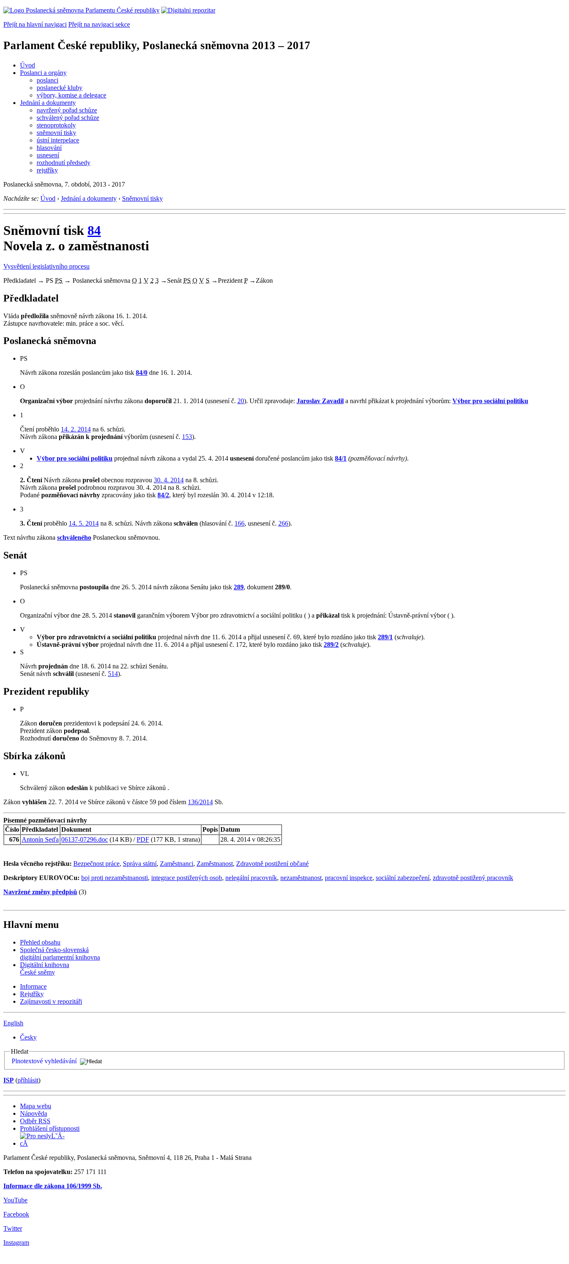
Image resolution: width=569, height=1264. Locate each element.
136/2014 (200, 801)
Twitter (12, 1228)
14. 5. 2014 (84, 523)
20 (240, 400)
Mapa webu (35, 1105)
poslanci (47, 80)
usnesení (48, 155)
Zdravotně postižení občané (272, 863)
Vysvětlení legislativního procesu (46, 266)
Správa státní (140, 863)
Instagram (16, 1242)
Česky (28, 1037)
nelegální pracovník (251, 877)
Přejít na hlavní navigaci (35, 24)
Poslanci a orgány (43, 72)
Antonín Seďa (40, 839)
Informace (33, 986)
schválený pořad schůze (68, 117)
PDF (143, 839)
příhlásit (27, 1080)
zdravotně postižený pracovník (473, 877)
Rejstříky (32, 993)
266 (283, 523)
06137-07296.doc (84, 839)
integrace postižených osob (186, 877)
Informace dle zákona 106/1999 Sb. (52, 1185)
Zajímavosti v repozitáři (51, 1001)
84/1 (341, 458)
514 (113, 673)
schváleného (74, 537)
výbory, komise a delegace (71, 95)
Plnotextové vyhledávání (44, 1061)
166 (240, 523)
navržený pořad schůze (67, 110)
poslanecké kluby (59, 87)
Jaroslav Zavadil (320, 400)
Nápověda (33, 1113)
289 (239, 587)
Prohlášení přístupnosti (50, 1128)
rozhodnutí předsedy (63, 162)
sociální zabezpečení (402, 877)
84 (94, 230)
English (13, 1023)
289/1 (385, 637)
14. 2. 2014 (76, 429)
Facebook (16, 1214)
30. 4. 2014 (169, 480)
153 (187, 436)
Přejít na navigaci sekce (99, 24)
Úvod (27, 65)
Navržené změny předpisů (40, 891)
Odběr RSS (35, 1120)
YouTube (15, 1200)
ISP (8, 1080)
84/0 (141, 372)
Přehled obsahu (40, 942)
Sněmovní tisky (142, 198)
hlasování (49, 147)
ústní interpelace (58, 140)
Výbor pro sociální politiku (490, 400)
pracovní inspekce (348, 877)
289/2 (331, 644)
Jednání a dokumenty (48, 102)
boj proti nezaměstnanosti (114, 877)
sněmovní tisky (56, 132)
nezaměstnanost (301, 877)
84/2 (163, 495)
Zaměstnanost (215, 863)
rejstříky (47, 170)
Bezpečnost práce (96, 863)
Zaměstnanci (176, 863)
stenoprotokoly (56, 125)
